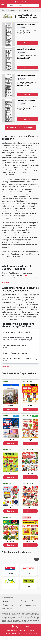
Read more (5, 282)
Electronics (9, 605)
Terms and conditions (30, 633)
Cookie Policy (22, 630)
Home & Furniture (29, 605)
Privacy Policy (31, 630)
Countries (7, 633)
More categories (7, 608)
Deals (7, 601)
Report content (17, 633)
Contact (7, 630)
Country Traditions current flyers (20, 127)
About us (14, 630)
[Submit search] (37, 5)
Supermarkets (10, 10)
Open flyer (27, 43)
